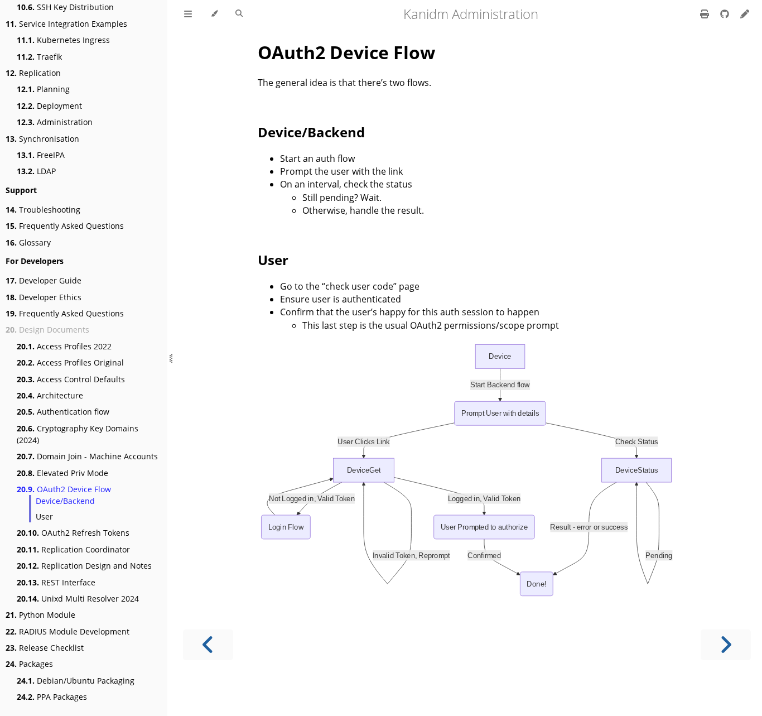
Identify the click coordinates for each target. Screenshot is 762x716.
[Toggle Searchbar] (239, 14)
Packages (29, 664)
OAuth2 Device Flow (64, 489)
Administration (55, 122)
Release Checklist (45, 647)
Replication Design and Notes (84, 565)
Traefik (39, 56)
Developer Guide (43, 280)
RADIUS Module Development (67, 631)
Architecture (50, 395)
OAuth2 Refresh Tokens (73, 532)
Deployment (49, 105)
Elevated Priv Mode (62, 473)
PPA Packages (52, 696)
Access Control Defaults (71, 379)
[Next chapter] (726, 644)
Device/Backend (65, 501)
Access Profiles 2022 (64, 346)
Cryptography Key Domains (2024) (77, 434)
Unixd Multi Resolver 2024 (78, 598)
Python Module (40, 614)
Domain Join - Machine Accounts (87, 456)
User (44, 516)
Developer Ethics (43, 297)
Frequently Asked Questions (65, 225)
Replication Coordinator (73, 549)
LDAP (36, 171)
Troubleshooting (43, 209)
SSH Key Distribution (65, 7)
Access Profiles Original (70, 362)
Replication (33, 73)
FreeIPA (41, 155)
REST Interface (56, 582)
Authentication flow (63, 411)
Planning (43, 89)
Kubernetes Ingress (63, 40)
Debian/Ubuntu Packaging (75, 680)
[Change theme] (213, 14)
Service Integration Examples (66, 23)
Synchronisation (42, 138)
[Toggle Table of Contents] (188, 14)
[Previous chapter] (208, 644)
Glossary (28, 242)
